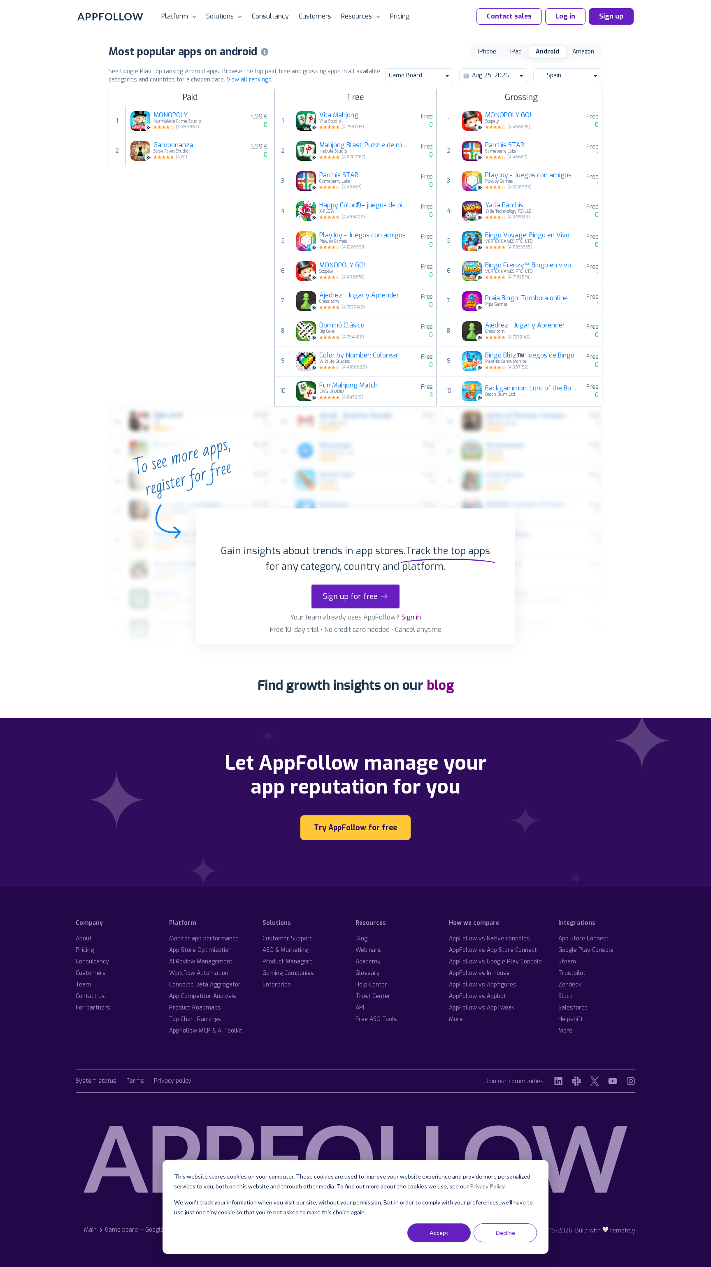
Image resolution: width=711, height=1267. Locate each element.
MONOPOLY (170, 115)
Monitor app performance (204, 938)
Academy (368, 961)
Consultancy (270, 16)
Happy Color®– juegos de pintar (365, 205)
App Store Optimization (200, 950)
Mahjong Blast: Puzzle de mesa (365, 145)
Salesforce (573, 1008)
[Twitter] (594, 1081)
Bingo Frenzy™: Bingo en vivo (528, 265)
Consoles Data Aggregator (205, 985)
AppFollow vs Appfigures (482, 985)
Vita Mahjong (338, 115)
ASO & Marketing (285, 950)
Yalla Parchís (504, 205)
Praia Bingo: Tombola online (526, 298)
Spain (554, 75)
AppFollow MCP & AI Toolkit (205, 1031)
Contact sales (509, 16)
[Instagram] (630, 1081)
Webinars (368, 950)
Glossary (368, 973)
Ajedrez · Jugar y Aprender (359, 295)
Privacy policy (172, 1081)
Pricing (400, 16)
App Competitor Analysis (202, 996)
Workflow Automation (198, 973)
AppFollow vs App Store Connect (493, 950)
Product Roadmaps (195, 1008)
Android (547, 52)
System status (96, 1081)
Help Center (371, 985)
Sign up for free (350, 596)
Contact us (90, 996)
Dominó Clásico (342, 325)
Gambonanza (173, 145)
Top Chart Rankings (195, 1019)
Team (83, 985)
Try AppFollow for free (355, 828)
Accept (439, 1232)
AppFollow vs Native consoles (489, 938)
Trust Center (373, 996)
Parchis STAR (338, 175)
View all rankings (249, 80)
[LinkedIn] (558, 1081)
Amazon (583, 52)
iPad (516, 52)
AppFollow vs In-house (479, 973)
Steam (567, 961)
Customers (315, 16)
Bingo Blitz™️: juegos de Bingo (529, 355)
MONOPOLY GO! (342, 265)
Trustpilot (572, 973)
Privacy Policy (487, 1186)
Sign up (611, 16)
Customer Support (287, 938)
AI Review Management (200, 961)
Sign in (411, 617)
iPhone (487, 52)
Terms (135, 1081)
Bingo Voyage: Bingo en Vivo (527, 235)
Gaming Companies (288, 973)
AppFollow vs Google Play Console (495, 961)
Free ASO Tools (376, 1019)
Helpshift (570, 1019)
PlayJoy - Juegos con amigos (362, 235)
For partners (93, 1008)
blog (440, 685)
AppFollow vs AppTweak (481, 1008)
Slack (565, 996)
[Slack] (576, 1081)
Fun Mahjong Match (348, 385)
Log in (565, 16)
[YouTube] (612, 1081)
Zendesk (569, 985)
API (360, 1008)
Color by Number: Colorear (358, 355)
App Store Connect (583, 938)
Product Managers (288, 961)
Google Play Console (585, 950)
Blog (361, 938)
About (84, 938)
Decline (505, 1232)
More (456, 1019)
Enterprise (277, 985)
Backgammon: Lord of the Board (531, 388)
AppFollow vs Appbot (477, 996)
